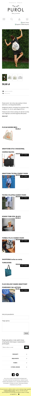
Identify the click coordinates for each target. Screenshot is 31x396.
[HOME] (15, 9)
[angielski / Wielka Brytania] (22, 24)
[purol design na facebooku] (13, 374)
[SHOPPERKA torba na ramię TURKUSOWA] (9, 270)
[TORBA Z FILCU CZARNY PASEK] (9, 246)
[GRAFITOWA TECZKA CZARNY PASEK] (9, 181)
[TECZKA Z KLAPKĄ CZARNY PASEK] (9, 203)
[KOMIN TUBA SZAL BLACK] (9, 224)
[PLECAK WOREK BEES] (9, 135)
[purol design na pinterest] (17, 374)
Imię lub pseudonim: (8, 314)
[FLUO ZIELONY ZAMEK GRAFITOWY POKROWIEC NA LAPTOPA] (9, 295)
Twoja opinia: (6, 321)
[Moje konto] (19, 19)
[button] (4, 19)
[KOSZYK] (27, 19)
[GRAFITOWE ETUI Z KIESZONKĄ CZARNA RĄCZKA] (9, 160)
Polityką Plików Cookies (9, 390)
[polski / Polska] (25, 22)
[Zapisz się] (26, 347)
